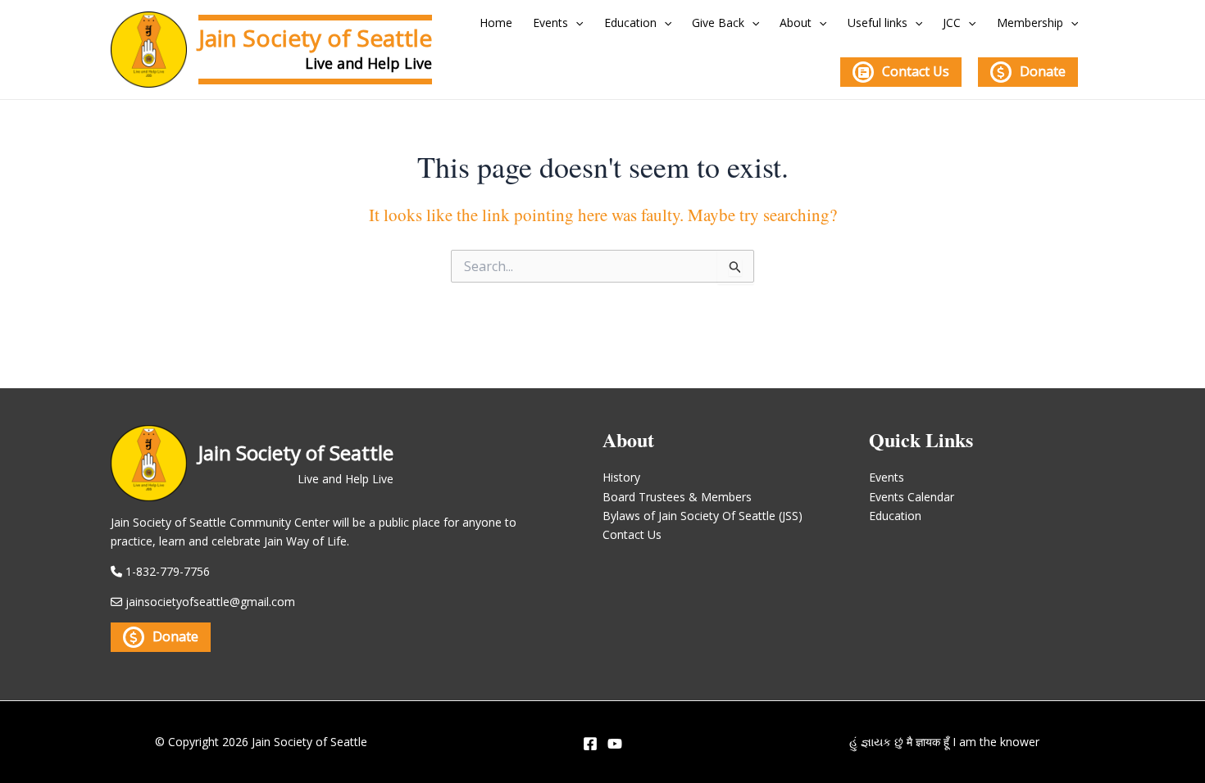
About (796, 22)
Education (630, 22)
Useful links (877, 22)
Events (550, 22)
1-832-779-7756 (167, 571)
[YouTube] (614, 743)
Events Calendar (911, 497)
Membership (1030, 22)
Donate (1043, 71)
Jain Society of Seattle (315, 37)
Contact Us (915, 71)
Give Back (718, 22)
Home (496, 22)
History (621, 477)
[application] (575, 22)
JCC (952, 22)
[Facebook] (590, 743)
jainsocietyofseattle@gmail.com (210, 601)
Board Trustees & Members (677, 497)
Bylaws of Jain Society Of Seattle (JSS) (702, 515)
